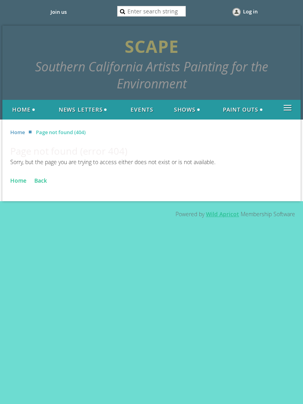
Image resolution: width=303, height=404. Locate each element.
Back (40, 180)
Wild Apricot (222, 214)
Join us (58, 11)
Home (17, 132)
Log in (250, 11)
